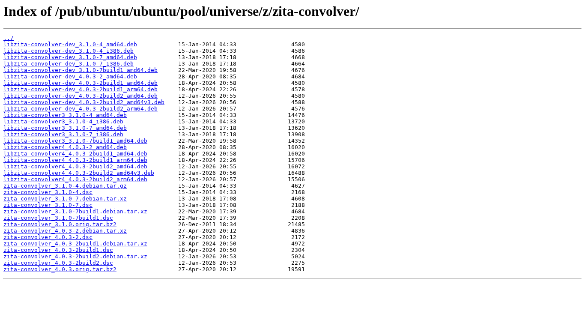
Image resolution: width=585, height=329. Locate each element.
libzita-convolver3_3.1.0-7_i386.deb (63, 134)
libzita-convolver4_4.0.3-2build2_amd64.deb (75, 166)
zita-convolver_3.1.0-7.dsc (48, 205)
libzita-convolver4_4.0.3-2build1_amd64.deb (75, 153)
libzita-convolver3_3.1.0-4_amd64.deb (65, 115)
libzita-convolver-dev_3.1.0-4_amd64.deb (70, 44)
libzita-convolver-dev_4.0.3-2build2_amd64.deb (80, 96)
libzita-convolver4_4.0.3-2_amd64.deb (65, 147)
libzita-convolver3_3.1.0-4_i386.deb (63, 121)
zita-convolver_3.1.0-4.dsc (48, 192)
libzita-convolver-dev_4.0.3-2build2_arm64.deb (80, 108)
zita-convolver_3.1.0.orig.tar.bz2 (59, 224)
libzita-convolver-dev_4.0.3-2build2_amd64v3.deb (83, 102)
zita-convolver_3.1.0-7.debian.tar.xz (65, 198)
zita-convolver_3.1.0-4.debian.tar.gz (65, 185)
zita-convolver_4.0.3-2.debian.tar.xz (65, 230)
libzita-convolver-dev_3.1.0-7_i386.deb (68, 63)
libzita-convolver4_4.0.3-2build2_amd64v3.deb (78, 173)
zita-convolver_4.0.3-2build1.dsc (58, 250)
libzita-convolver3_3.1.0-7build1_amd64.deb (75, 141)
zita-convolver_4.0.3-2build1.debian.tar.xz (75, 243)
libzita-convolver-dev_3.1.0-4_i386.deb (68, 51)
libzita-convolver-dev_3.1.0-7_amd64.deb (70, 57)
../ (8, 38)
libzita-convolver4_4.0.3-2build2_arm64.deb (75, 179)
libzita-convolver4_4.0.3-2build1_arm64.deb (75, 160)
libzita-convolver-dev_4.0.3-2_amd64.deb (70, 76)
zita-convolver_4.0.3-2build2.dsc (58, 263)
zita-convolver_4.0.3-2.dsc (48, 237)
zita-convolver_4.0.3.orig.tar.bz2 (59, 269)
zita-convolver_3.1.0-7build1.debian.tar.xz (75, 211)
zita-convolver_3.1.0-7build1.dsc (58, 218)
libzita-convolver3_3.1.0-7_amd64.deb (65, 128)
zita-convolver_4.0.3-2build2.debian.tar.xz (75, 256)
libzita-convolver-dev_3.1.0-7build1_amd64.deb (80, 70)
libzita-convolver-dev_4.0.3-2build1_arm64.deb (80, 89)
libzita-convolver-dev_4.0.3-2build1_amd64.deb (80, 83)
